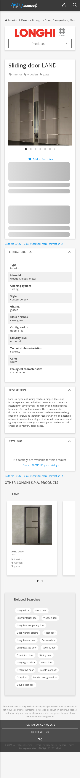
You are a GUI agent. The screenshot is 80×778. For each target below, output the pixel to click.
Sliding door (45, 655)
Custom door (48, 640)
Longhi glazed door (27, 647)
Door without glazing (27, 632)
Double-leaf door (25, 684)
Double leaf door (48, 670)
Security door (49, 647)
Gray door (22, 677)
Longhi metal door (26, 640)
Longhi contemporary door (30, 625)
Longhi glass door (26, 662)
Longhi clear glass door (45, 677)
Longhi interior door (27, 618)
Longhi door (23, 610)
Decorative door (25, 670)
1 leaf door (49, 632)
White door (46, 662)
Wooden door (50, 618)
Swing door (41, 610)
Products (38, 44)
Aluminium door (25, 655)
